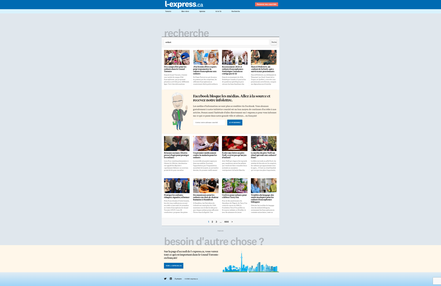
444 (226, 221)
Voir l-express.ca (174, 266)
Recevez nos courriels (266, 4)
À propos (178, 279)
